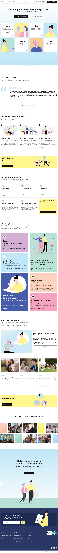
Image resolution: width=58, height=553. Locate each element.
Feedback (29, 535)
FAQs (29, 538)
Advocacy (29, 537)
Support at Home (8, 1)
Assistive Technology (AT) (18, 537)
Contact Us (29, 532)
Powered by (3, 548)
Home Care (19, 1)
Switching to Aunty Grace (5, 539)
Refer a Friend (30, 541)
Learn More (25, 1)
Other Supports (16, 539)
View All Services (17, 541)
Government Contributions (5, 534)
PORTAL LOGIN (37, 1)
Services (14, 1)
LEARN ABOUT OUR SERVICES (37, 16)
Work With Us (30, 542)
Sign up (23, 522)
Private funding (3, 537)
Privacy (44, 551)
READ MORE (45, 346)
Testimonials (30, 539)
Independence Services (18, 534)
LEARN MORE (4, 195)
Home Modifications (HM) (18, 538)
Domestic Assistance (17, 535)
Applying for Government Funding (6, 535)
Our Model (3, 538)
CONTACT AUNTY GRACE (47, 211)
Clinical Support (16, 532)
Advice (29, 534)
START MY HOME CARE (51, 1)
